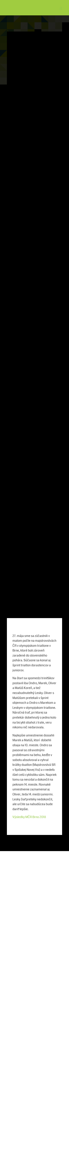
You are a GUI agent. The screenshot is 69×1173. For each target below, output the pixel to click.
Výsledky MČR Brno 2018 (29, 817)
